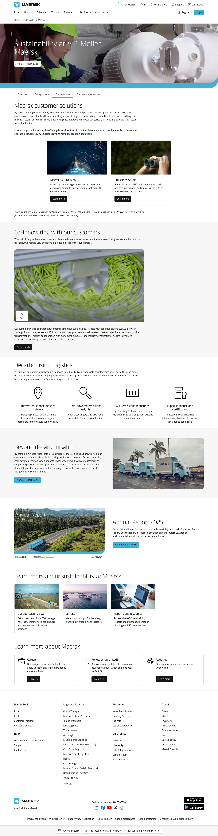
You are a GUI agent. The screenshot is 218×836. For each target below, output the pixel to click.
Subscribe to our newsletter (146, 830)
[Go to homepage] (27, 5)
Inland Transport (72, 721)
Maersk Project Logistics (76, 754)
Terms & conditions (35, 818)
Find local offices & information (105, 830)
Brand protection (147, 818)
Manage (68, 12)
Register (186, 12)
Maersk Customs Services (76, 716)
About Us (166, 716)
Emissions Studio (121, 759)
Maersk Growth (170, 749)
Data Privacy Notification (81, 818)
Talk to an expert (70, 830)
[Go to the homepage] (26, 803)
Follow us (99, 679)
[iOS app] (194, 800)
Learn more (59, 198)
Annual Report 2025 (27, 63)
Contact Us (197, 4)
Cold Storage (70, 763)
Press (164, 735)
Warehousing (70, 730)
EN (145, 4)
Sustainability (169, 739)
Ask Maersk (129, 4)
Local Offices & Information (28, 740)
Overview (23, 94)
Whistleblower (57, 818)
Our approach (42, 94)
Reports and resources (88, 94)
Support (179, 4)
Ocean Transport (72, 711)
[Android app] (194, 807)
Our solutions (63, 94)
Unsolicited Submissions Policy (176, 818)
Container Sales (170, 730)
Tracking (55, 12)
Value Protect (70, 777)
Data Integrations (122, 750)
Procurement (169, 725)
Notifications (158, 4)
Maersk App (119, 745)
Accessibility (168, 744)
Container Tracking (24, 721)
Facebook (103, 808)
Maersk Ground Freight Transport (80, 768)
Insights (117, 721)
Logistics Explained (123, 725)
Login (199, 12)
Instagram (121, 807)
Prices (17, 12)
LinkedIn (96, 807)
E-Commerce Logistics (75, 739)
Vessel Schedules (23, 725)
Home (17, 20)
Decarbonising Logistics (75, 773)
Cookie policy (105, 818)
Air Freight (68, 735)
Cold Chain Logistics (73, 749)
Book (27, 12)
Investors (167, 721)
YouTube (109, 807)
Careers (34, 679)
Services (83, 12)
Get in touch (23, 347)
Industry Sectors (121, 716)
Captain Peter (120, 754)
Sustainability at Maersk (34, 20)
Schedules (42, 12)
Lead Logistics (70, 725)
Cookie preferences (125, 818)
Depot (66, 758)
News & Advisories (122, 711)
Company (100, 12)
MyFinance (118, 740)
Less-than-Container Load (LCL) (79, 744)
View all (67, 783)
